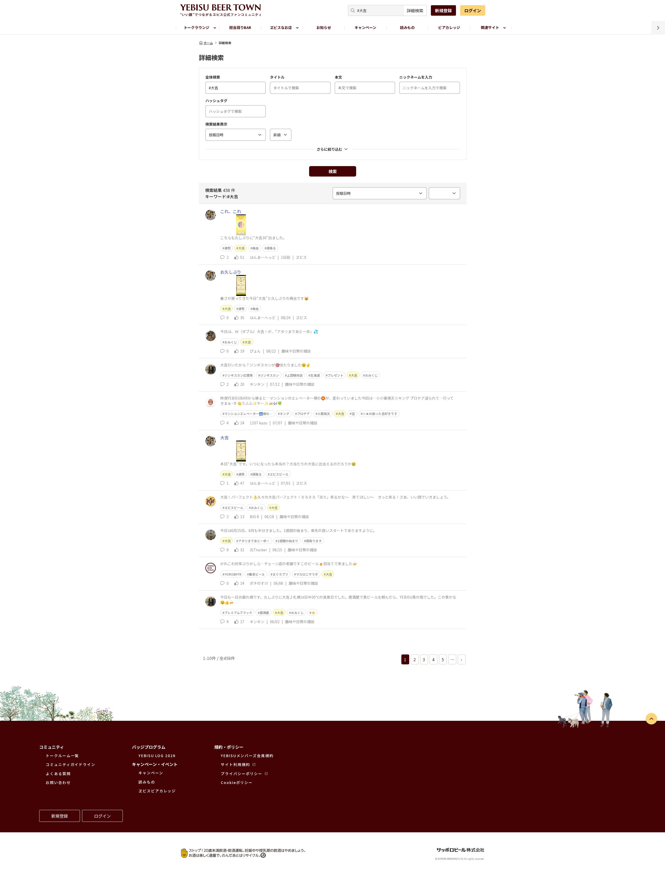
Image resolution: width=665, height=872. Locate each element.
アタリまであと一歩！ (254, 541)
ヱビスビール (279, 474)
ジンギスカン (269, 375)
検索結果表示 (216, 124)
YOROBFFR (232, 574)
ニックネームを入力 (415, 77)
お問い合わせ (58, 782)
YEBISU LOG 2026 (157, 755)
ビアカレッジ (449, 27)
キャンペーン (365, 27)
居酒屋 (264, 612)
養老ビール (257, 574)
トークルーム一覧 (62, 755)
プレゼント (335, 375)
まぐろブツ (280, 574)
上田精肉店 (295, 375)
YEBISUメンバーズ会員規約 (247, 755)
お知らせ (323, 27)
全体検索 (212, 77)
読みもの (407, 27)
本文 (338, 77)
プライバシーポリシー (241, 773)
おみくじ (230, 342)
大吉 (241, 248)
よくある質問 (58, 773)
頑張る (271, 248)
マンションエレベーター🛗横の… (248, 413)
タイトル (277, 77)
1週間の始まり (287, 541)
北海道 (315, 375)
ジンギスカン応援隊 (238, 375)
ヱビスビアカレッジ (157, 790)
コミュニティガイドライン (70, 764)
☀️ (313, 612)
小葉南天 (323, 413)
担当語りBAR (240, 27)
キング (284, 413)
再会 (255, 248)
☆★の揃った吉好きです (380, 413)
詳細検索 (415, 10)
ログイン (472, 10)
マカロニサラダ (307, 574)
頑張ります (314, 541)
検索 (332, 171)
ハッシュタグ (216, 100)
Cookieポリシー (237, 782)
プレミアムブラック (238, 612)
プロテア (303, 413)
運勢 (227, 248)
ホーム (208, 43)
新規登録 (443, 10)
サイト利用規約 (235, 764)
